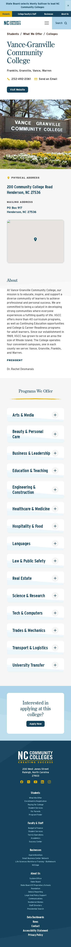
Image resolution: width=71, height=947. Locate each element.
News (35, 921)
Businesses (48, 14)
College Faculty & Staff (27, 14)
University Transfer (28, 665)
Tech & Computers (27, 613)
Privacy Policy (35, 935)
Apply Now (35, 723)
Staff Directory (35, 905)
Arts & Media (23, 415)
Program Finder (35, 814)
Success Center (35, 841)
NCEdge (35, 865)
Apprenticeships (35, 855)
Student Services (35, 808)
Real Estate (22, 578)
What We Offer (32, 34)
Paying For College (35, 804)
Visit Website (17, 89)
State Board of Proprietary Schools (36, 885)
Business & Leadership (31, 453)
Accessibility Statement (35, 930)
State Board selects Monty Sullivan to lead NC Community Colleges (32, 5)
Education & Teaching (30, 470)
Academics (35, 838)
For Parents (35, 811)
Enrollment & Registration (35, 801)
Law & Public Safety (28, 560)
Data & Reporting (35, 892)
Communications (35, 898)
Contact (35, 926)
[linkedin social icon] (42, 782)
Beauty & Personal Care (27, 434)
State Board (36, 881)
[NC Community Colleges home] (17, 23)
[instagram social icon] (49, 782)
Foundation (35, 888)
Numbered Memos (35, 902)
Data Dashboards (35, 917)
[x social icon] (28, 782)
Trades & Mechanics (28, 630)
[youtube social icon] (35, 782)
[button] (35, 239)
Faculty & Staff (35, 823)
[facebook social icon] (21, 782)
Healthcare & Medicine (31, 508)
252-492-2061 (21, 79)
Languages (21, 543)
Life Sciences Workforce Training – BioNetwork (35, 861)
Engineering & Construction (24, 489)
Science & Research (28, 595)
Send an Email (48, 79)
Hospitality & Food (27, 526)
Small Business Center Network (35, 858)
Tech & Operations (35, 835)
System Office (35, 878)
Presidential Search (35, 909)
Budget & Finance (35, 828)
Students (6, 14)
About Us (65, 14)
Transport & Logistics (30, 647)
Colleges (52, 34)
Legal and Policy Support (35, 895)
